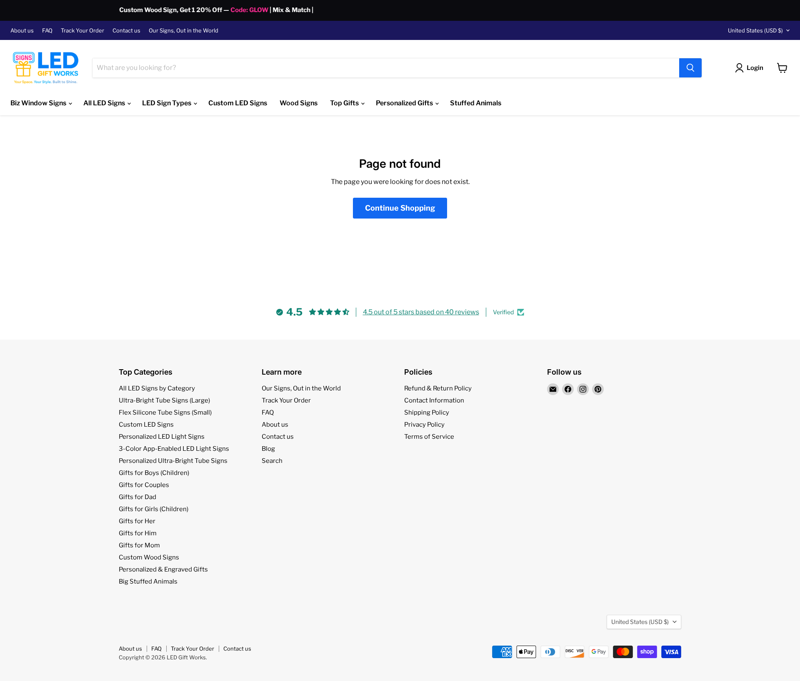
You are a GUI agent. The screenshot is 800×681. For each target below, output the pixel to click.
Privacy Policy (424, 424)
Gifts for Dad (137, 497)
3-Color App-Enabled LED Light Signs (174, 448)
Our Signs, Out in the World (183, 30)
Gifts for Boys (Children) (154, 473)
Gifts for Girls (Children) (153, 509)
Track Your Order (82, 30)
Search (272, 461)
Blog (268, 448)
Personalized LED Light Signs (162, 436)
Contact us (126, 30)
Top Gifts (345, 103)
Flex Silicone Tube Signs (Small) (165, 412)
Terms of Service (429, 436)
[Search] (690, 67)
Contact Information (434, 400)
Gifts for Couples (144, 485)
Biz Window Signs (39, 103)
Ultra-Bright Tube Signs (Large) (164, 400)
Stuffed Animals (475, 103)
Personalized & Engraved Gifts (163, 569)
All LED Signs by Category (157, 388)
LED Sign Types (167, 103)
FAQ (47, 30)
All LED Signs (104, 103)
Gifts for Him (138, 533)
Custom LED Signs (237, 103)
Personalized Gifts (405, 103)
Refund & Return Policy (438, 388)
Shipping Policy (426, 412)
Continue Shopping (400, 208)
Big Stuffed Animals (148, 581)
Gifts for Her (137, 521)
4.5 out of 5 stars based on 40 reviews (421, 312)
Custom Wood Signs (149, 557)
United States (755, 30)
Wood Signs (299, 103)
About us (22, 30)
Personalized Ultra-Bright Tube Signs (173, 461)
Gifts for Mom (139, 545)
